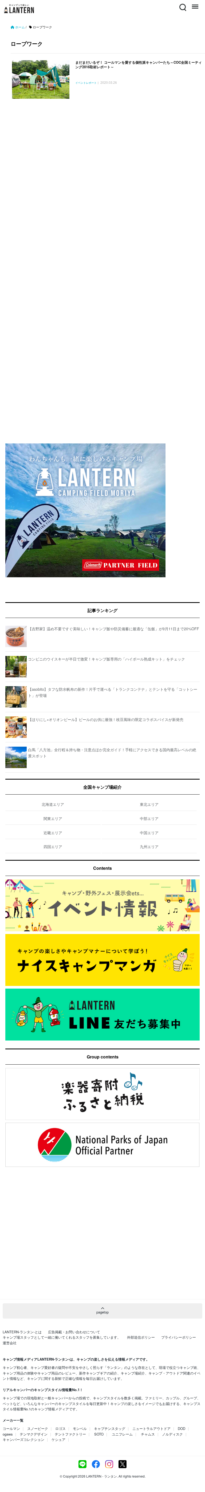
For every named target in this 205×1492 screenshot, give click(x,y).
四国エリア (53, 846)
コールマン (11, 1428)
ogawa (8, 1434)
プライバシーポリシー (178, 1337)
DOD (181, 1428)
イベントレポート (86, 83)
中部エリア (149, 818)
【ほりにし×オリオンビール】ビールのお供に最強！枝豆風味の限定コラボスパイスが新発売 (105, 719)
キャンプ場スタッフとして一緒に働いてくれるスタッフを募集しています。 (62, 1337)
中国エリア (149, 832)
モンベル (80, 1428)
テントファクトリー (70, 1434)
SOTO (99, 1434)
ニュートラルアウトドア (151, 1428)
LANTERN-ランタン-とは (22, 1331)
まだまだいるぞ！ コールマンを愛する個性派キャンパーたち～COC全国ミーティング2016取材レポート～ (138, 64)
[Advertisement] (102, 160)
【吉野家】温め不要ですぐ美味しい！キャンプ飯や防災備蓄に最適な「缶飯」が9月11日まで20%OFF (113, 628)
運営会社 (10, 1342)
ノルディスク (172, 1434)
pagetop (102, 1312)
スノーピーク (37, 1428)
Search (182, 4)
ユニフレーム (122, 1434)
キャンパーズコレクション (23, 1439)
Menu (194, 4)
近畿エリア (53, 832)
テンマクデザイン (34, 1434)
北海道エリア (53, 804)
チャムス (148, 1434)
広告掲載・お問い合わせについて (74, 1331)
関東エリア (53, 818)
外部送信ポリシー (141, 1337)
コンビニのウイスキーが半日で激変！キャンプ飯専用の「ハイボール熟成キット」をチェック (106, 659)
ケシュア (58, 1439)
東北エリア (149, 804)
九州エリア (149, 846)
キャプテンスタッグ (109, 1428)
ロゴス (60, 1428)
